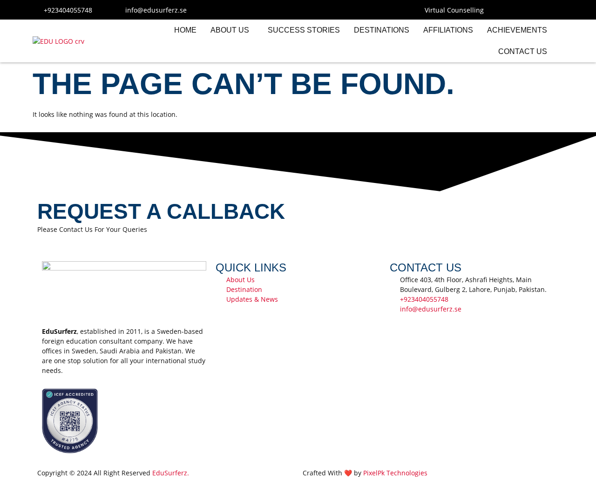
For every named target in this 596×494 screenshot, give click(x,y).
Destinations (381, 30)
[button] (232, 30)
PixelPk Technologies (395, 472)
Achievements (517, 30)
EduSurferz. (170, 472)
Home (185, 30)
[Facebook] (501, 9)
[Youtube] (535, 9)
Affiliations (448, 30)
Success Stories (304, 30)
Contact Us (522, 51)
